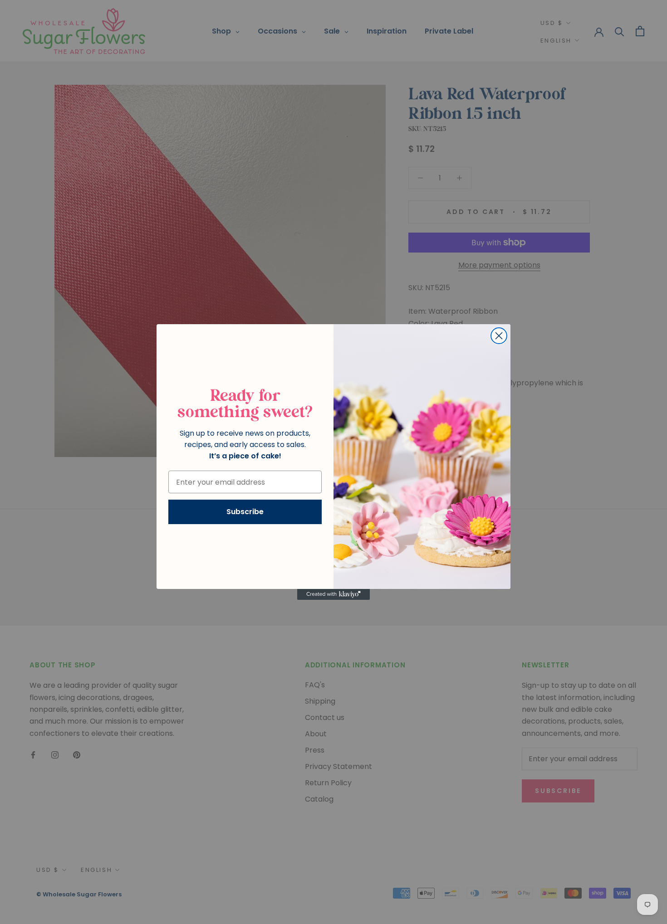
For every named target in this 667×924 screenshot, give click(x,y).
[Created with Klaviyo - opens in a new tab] (333, 594)
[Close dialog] (499, 336)
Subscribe (245, 511)
